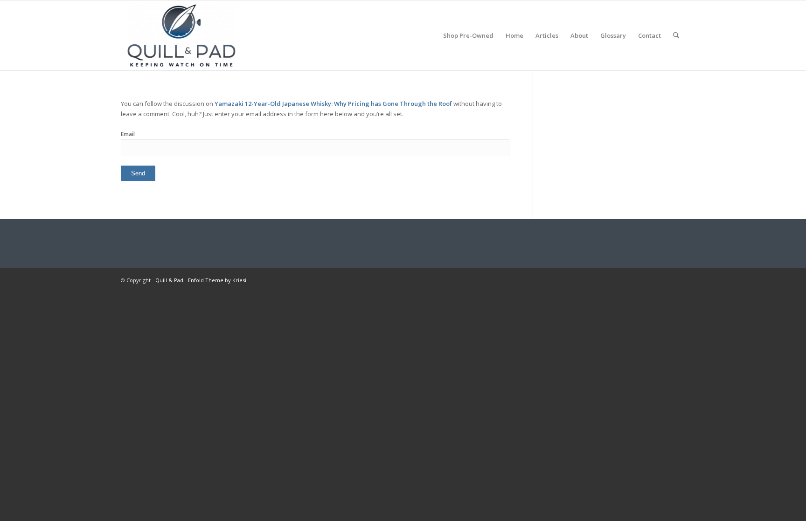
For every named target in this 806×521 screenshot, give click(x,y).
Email (128, 134)
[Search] (676, 35)
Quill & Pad (169, 280)
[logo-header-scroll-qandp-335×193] (181, 35)
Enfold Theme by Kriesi (217, 280)
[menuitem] (468, 35)
